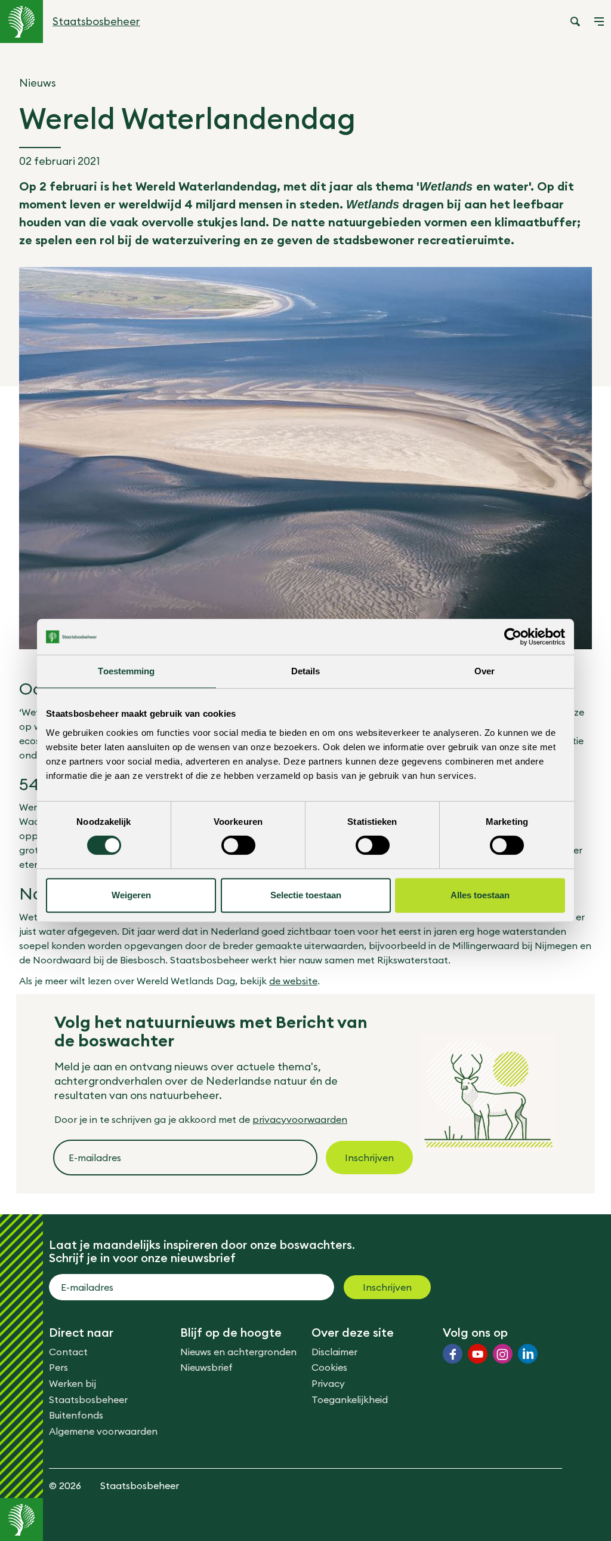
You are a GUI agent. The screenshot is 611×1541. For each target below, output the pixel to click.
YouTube (477, 1354)
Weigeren (131, 895)
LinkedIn (528, 1354)
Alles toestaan (480, 895)
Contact (68, 1352)
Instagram (503, 1354)
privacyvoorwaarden (299, 1119)
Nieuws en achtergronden (238, 1352)
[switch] (238, 845)
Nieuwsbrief (206, 1367)
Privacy (328, 1383)
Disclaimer (334, 1352)
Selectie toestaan (305, 895)
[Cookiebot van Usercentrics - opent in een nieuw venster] (513, 637)
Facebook (452, 1354)
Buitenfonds (76, 1415)
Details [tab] (305, 671)
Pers (58, 1367)
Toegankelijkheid (349, 1399)
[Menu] (599, 21)
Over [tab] (484, 671)
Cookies (329, 1367)
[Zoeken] (575, 21)
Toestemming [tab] (126, 671)
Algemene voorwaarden (103, 1431)
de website (293, 981)
